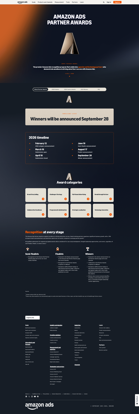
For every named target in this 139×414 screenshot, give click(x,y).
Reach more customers (30, 330)
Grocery (76, 342)
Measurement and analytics (55, 348)
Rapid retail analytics (54, 361)
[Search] (103, 2)
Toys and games (78, 357)
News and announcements (105, 340)
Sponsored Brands (29, 352)
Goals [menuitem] (27, 325)
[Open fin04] (110, 199)
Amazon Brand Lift (54, 352)
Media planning (53, 330)
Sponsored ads (28, 347)
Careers (86, 393)
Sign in (109, 2)
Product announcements (104, 330)
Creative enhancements (55, 337)
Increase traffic (28, 332)
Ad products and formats (30, 343)
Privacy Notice (46, 393)
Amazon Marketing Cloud (56, 371)
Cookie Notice (66, 393)
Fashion (76, 337)
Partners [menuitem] (102, 345)
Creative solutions (55, 335)
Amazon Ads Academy (104, 327)
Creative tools (53, 342)
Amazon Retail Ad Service (56, 379)
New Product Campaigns (55, 381)
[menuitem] (32, 355)
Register (117, 2)
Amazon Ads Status (76, 393)
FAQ (100, 337)
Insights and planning (56, 325)
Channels (77, 365)
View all (27, 364)
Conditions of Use (36, 393)
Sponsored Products (30, 349)
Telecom (77, 355)
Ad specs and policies (104, 335)
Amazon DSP (53, 369)
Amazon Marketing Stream (56, 354)
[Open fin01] (43, 199)
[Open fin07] (88, 214)
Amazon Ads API (54, 374)
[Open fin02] (65, 199)
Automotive (77, 327)
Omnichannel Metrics (55, 359)
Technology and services (57, 366)
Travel (76, 360)
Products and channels (45, 2)
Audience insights (54, 327)
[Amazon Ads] (21, 2)
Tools (68, 2)
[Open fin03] (88, 199)
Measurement (59, 2)
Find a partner (102, 347)
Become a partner (103, 350)
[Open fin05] (43, 214)
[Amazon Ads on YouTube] (35, 397)
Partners (75, 2)
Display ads (27, 354)
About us (27, 393)
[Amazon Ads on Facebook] (38, 397)
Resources (101, 332)
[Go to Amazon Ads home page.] (39, 406)
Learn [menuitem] (101, 325)
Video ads (27, 356)
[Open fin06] (65, 214)
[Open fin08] (110, 214)
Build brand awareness (30, 327)
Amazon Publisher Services (56, 376)
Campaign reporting (54, 356)
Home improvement (79, 350)
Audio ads (27, 359)
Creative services (54, 340)
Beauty (76, 330)
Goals (33, 2)
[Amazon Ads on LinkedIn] (26, 397)
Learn (82, 2)
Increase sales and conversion (32, 335)
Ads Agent (52, 384)
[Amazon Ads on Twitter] (29, 397)
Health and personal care (80, 345)
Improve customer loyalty (31, 337)
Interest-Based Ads (56, 393)
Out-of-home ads (29, 361)
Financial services (78, 340)
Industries (78, 325)
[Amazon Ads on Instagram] (32, 397)
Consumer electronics (80, 332)
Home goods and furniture (81, 347)
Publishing (77, 352)
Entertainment (78, 335)
